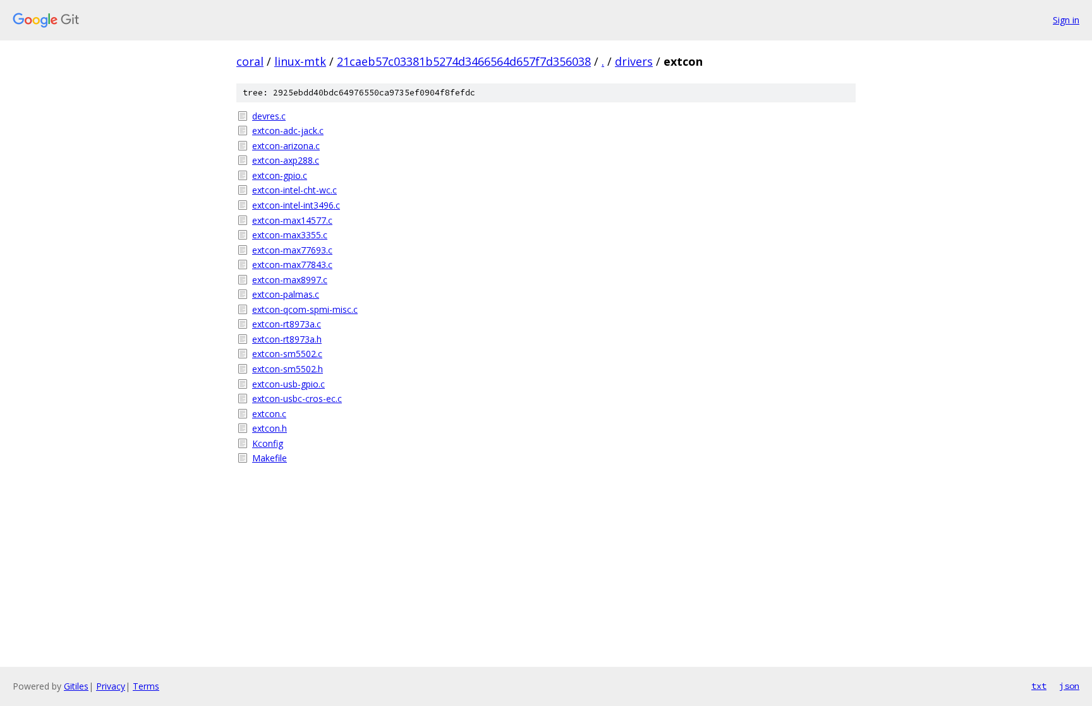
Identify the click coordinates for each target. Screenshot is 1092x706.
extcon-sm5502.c (287, 354)
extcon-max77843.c (292, 265)
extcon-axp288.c (285, 160)
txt (1038, 685)
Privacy (110, 686)
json (1069, 685)
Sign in (1066, 20)
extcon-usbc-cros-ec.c (297, 399)
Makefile (269, 458)
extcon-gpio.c (279, 175)
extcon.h (269, 428)
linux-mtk (300, 61)
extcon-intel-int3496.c (296, 205)
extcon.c (269, 414)
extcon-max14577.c (292, 220)
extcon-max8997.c (289, 280)
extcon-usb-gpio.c (288, 384)
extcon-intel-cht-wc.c (294, 190)
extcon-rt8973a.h (287, 339)
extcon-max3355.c (289, 235)
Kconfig (267, 443)
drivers (634, 61)
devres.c (269, 116)
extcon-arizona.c (286, 146)
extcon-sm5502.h (287, 369)
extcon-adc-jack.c (288, 131)
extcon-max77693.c (292, 250)
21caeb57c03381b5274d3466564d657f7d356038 (464, 61)
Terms (146, 686)
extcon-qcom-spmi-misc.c (305, 309)
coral (250, 61)
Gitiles (76, 686)
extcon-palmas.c (285, 294)
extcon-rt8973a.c (286, 324)
